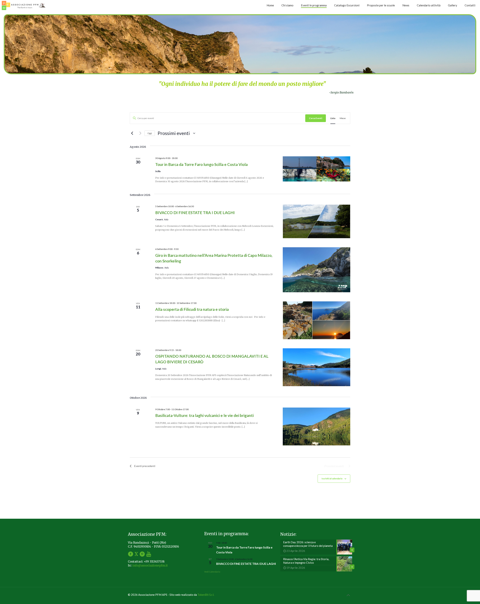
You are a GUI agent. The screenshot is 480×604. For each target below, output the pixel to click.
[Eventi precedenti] (132, 133)
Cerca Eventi (315, 118)
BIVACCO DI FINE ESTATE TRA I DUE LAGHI (195, 212)
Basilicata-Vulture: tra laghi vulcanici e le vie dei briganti (204, 415)
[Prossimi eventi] (139, 133)
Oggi (149, 133)
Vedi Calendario (212, 571)
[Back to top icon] (348, 595)
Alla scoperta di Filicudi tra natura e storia (192, 309)
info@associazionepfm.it (150, 565)
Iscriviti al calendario (332, 478)
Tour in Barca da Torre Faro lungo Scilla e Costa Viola (201, 164)
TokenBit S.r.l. (205, 594)
